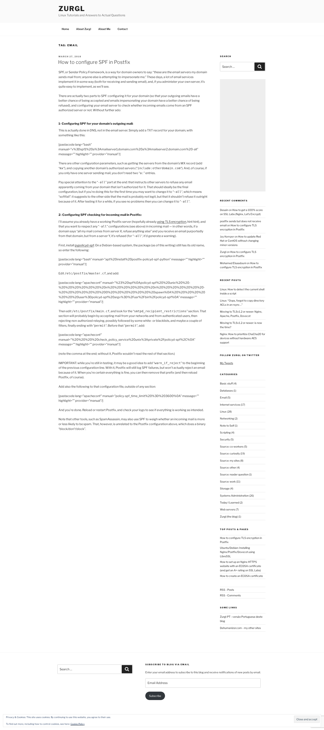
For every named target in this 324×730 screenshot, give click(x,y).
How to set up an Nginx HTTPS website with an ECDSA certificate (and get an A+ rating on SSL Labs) (240, 566)
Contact (123, 29)
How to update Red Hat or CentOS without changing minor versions (240, 241)
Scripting (225, 432)
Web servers (227, 509)
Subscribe (155, 695)
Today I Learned (229, 502)
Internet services (230, 404)
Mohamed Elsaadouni (233, 263)
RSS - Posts (227, 589)
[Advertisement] (243, 135)
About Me (104, 29)
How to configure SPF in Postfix (94, 62)
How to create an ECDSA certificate (241, 575)
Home (65, 29)
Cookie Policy (77, 724)
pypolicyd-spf (84, 245)
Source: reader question (234, 474)
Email (223, 397)
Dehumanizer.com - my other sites (240, 627)
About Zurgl (83, 29)
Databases (226, 390)
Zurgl (71, 8)
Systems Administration (234, 495)
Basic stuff (226, 383)
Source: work (228, 481)
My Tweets (226, 363)
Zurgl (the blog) (229, 516)
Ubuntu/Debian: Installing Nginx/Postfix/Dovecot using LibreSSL (237, 552)
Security (225, 439)
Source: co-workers (231, 446)
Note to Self (227, 425)
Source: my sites (230, 460)
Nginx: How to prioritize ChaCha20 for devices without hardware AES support (242, 338)
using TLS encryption (171, 221)
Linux (223, 411)
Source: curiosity (230, 453)
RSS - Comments (230, 595)
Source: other (228, 467)
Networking (227, 418)
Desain (224, 210)
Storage (225, 488)
